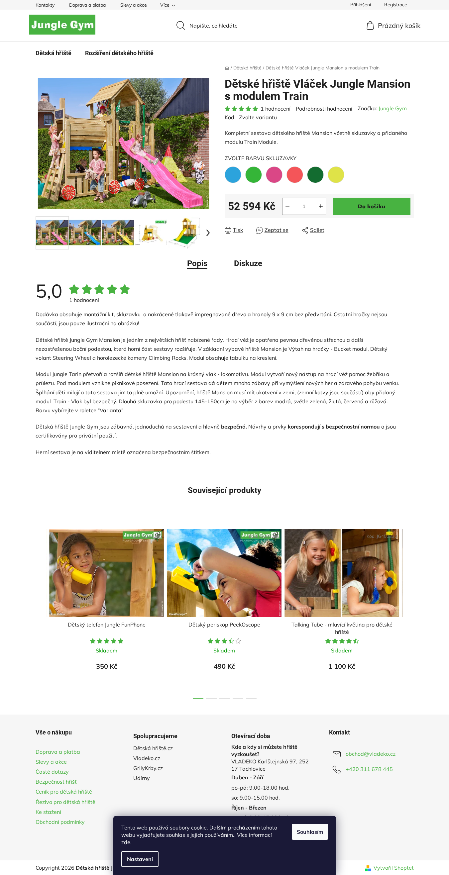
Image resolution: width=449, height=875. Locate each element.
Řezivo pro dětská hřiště (65, 802)
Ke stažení (48, 812)
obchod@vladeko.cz (370, 753)
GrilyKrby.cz (148, 768)
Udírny (141, 778)
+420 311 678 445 (369, 769)
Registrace (395, 5)
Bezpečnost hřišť (56, 781)
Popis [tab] (197, 263)
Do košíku (371, 206)
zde (125, 842)
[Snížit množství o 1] (287, 206)
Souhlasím (310, 831)
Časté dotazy (52, 771)
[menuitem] (53, 53)
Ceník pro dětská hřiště (64, 791)
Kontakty (45, 5)
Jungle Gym (393, 108)
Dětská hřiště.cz (153, 748)
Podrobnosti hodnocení (324, 108)
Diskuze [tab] (248, 263)
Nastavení (140, 859)
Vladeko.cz (146, 758)
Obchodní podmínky (60, 822)
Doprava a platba (87, 5)
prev (41, 612)
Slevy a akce (133, 5)
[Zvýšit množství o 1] (321, 206)
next (408, 612)
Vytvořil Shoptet (394, 867)
